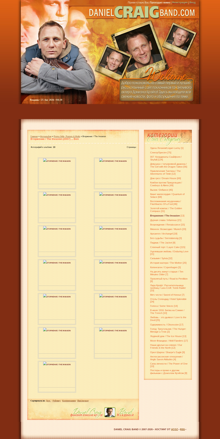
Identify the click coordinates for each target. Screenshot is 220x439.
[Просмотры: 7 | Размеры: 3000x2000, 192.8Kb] (45, 228)
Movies (104, 111)
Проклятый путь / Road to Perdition (169, 278)
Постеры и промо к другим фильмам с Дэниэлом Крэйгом (167, 371)
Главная (34, 136)
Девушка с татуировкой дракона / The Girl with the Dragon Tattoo (168, 165)
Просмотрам (83, 401)
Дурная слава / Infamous (163, 220)
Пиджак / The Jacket (161, 242)
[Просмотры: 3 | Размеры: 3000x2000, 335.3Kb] (45, 296)
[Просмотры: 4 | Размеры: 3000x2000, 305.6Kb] (45, 330)
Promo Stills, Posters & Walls (67, 136)
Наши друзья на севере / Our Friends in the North (166, 346)
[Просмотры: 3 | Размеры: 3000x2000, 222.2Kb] (101, 262)
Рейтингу (57, 401)
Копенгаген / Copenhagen (163, 267)
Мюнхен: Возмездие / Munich (166, 229)
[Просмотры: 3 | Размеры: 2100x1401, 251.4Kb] (45, 364)
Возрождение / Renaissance (165, 224)
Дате (48, 401)
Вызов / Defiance (159, 190)
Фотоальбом (45, 136)
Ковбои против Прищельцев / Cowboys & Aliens (166, 184)
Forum (57, 111)
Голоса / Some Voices (161, 306)
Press (142, 111)
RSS (182, 429)
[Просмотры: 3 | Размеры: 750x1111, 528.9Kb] (45, 160)
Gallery (79, 111)
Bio (124, 111)
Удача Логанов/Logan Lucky (165, 148)
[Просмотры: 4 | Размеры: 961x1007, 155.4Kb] (101, 194)
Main (30, 111)
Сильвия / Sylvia (159, 258)
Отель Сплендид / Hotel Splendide (168, 299)
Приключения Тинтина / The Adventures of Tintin (165, 172)
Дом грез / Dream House (163, 178)
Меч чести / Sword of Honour (165, 295)
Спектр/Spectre (158, 152)
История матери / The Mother (166, 263)
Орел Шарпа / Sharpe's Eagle (166, 352)
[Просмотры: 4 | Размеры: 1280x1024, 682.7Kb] (101, 160)
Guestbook (167, 111)
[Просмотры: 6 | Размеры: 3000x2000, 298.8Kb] (101, 296)
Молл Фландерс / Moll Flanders (166, 340)
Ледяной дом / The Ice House (166, 336)
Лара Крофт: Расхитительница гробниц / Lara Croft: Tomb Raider (168, 286)
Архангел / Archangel (161, 233)
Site (194, 111)
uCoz (174, 429)
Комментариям (69, 401)
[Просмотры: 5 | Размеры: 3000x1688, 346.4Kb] (101, 228)
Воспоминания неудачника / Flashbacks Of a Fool (165, 202)
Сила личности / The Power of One (169, 363)
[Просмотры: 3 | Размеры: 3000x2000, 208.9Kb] (101, 330)
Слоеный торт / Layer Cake (165, 247)
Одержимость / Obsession (164, 324)
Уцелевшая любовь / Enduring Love (169, 251)
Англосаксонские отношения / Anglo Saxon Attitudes (166, 358)
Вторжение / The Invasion (59, 161)
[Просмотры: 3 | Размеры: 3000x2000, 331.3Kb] (45, 262)
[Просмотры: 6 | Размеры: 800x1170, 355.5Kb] (45, 194)
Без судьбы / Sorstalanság (164, 238)
